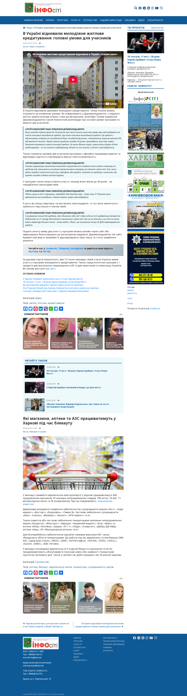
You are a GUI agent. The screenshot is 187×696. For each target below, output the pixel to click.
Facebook (51, 248)
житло (32, 302)
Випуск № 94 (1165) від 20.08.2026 (145, 149)
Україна (50, 20)
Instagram (76, 248)
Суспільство (90, 20)
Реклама (107, 647)
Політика (62, 20)
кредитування (56, 302)
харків (109, 566)
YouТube (33, 251)
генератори (80, 566)
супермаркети (96, 566)
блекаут (43, 566)
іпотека (42, 302)
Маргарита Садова (37, 431)
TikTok (46, 251)
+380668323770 (34, 673)
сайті (52, 268)
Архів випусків (157, 28)
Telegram (63, 248)
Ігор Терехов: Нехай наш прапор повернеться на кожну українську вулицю (61, 288)
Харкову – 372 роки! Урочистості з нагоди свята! (144, 80)
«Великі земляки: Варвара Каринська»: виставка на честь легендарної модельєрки (77, 405)
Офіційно (130, 20)
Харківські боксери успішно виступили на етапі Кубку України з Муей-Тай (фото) (46, 625)
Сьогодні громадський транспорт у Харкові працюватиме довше (56, 291)
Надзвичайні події (111, 20)
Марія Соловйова (37, 46)
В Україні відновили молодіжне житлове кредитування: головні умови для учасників (99, 625)
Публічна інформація (113, 644)
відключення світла (60, 566)
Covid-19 (75, 20)
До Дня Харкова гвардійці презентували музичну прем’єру (53, 285)
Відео (141, 20)
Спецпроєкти (155, 20)
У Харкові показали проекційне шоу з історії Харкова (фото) (53, 278)
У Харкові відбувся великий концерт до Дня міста (73, 387)
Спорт (76, 650)
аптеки (33, 566)
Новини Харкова (33, 20)
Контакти (108, 650)
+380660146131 (34, 654)
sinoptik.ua (154, 308)
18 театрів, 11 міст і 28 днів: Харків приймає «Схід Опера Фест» (55, 281)
